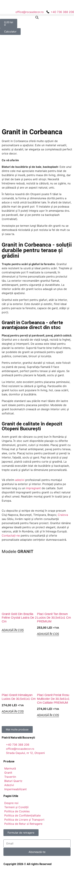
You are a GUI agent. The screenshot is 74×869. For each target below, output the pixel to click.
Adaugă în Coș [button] (13, 630)
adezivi (19, 480)
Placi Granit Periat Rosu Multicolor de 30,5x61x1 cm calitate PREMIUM (53, 698)
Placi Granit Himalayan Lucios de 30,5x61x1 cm (19, 697)
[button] (37, 15)
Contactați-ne (11, 535)
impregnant (33, 488)
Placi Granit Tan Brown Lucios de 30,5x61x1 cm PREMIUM (54, 617)
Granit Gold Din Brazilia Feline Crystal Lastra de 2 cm (19, 617)
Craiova (63, 514)
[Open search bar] (37, 17)
